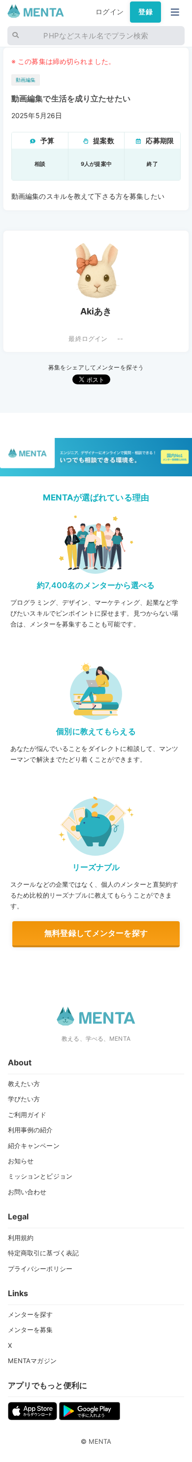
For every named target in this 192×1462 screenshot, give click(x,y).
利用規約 (21, 1238)
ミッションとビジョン (40, 1176)
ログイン (110, 12)
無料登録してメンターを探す (96, 933)
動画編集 (26, 80)
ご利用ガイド (27, 1115)
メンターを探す (30, 1314)
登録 (145, 12)
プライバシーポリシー (40, 1269)
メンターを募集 (30, 1330)
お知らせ (21, 1161)
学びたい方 (24, 1099)
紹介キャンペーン (34, 1146)
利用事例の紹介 (30, 1130)
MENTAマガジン (32, 1361)
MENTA (100, 1441)
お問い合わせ (27, 1192)
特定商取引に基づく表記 (43, 1253)
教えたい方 (24, 1084)
